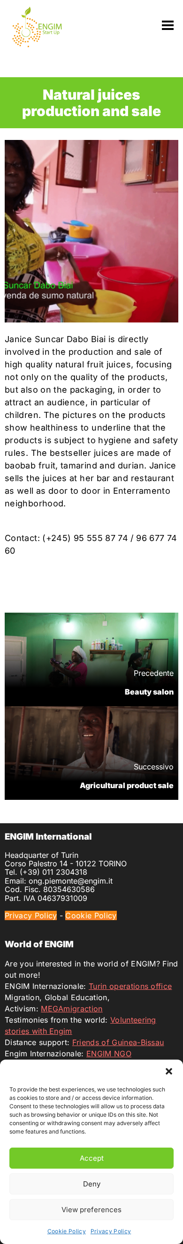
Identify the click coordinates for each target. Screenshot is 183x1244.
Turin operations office (130, 986)
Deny (91, 1183)
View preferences (91, 1209)
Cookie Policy (66, 1231)
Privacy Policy (111, 1231)
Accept (92, 1158)
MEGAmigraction (71, 1008)
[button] (169, 1071)
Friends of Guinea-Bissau (118, 1042)
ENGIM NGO (108, 1053)
